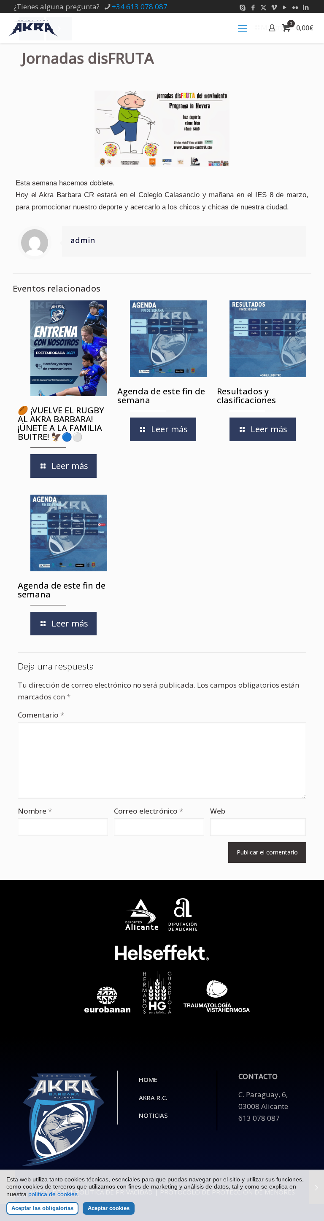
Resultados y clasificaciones (246, 396)
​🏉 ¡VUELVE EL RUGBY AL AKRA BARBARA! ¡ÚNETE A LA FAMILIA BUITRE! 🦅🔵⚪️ (61, 423)
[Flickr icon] (295, 7)
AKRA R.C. (153, 1097)
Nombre (35, 811)
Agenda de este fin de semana (161, 396)
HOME (148, 1079)
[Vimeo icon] (274, 7)
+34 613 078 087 (139, 6)
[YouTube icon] (284, 7)
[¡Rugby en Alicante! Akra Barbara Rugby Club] (33, 28)
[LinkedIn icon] (305, 7)
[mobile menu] (242, 28)
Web (217, 811)
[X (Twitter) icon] (263, 7)
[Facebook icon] (253, 7)
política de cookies (53, 1194)
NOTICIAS (153, 1115)
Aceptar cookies (109, 1208)
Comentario (41, 715)
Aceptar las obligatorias (42, 1208)
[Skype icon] (242, 7)
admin (82, 240)
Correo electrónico (148, 811)
